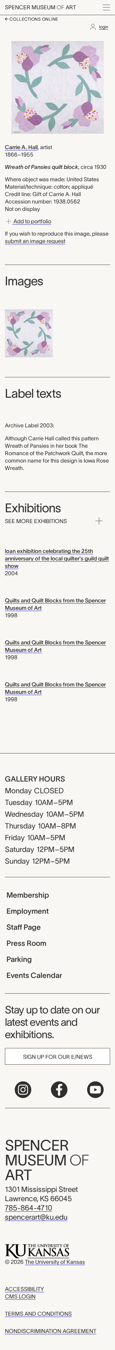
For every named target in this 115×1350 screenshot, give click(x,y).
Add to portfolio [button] (31, 221)
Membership (27, 895)
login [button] (103, 26)
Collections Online (33, 19)
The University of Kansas (55, 1262)
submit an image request (35, 241)
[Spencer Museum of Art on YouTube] (95, 1089)
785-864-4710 (28, 1208)
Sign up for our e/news (57, 1057)
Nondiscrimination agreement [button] (50, 1331)
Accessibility (24, 1289)
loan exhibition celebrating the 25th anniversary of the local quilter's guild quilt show (57, 558)
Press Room (26, 943)
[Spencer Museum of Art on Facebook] (59, 1089)
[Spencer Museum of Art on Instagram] (23, 1089)
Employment (27, 911)
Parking (19, 959)
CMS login (20, 1296)
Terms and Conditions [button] (38, 1314)
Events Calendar (34, 975)
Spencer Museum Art (40, 7)
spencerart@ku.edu (36, 1217)
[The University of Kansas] (37, 1251)
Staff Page (23, 927)
